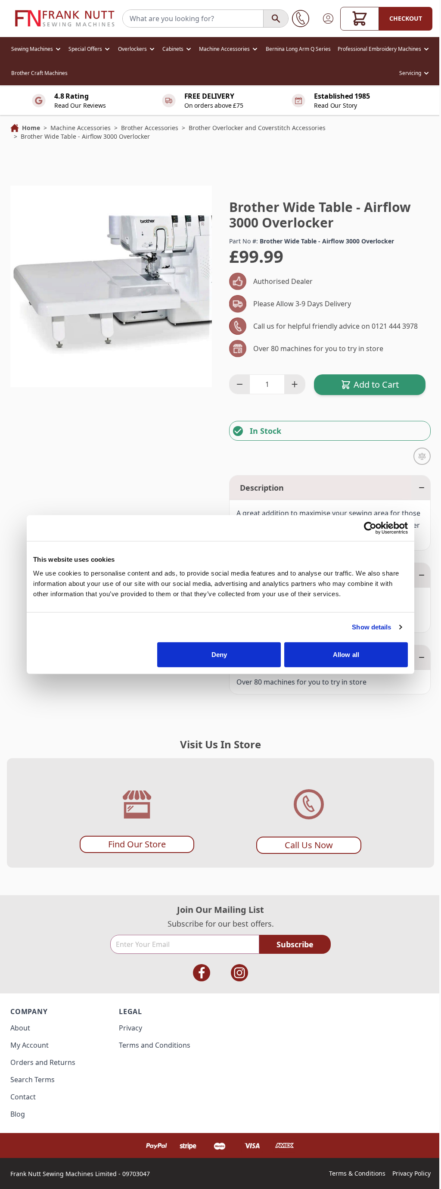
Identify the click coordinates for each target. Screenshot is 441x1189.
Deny (219, 654)
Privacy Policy (411, 1173)
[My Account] (328, 18)
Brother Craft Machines (39, 73)
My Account (29, 1045)
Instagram (239, 972)
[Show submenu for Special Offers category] (107, 49)
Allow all (346, 654)
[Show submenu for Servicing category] (426, 73)
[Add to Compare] (422, 456)
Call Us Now (309, 845)
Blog (17, 1114)
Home (31, 128)
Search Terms (32, 1079)
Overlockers (132, 49)
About (20, 1028)
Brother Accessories (149, 128)
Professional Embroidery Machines (379, 49)
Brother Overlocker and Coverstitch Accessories (257, 128)
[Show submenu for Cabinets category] (188, 49)
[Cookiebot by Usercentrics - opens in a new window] (370, 528)
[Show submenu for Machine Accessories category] (255, 49)
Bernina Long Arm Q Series (298, 49)
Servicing (410, 73)
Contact (23, 1097)
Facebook (201, 972)
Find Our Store (137, 844)
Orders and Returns (42, 1062)
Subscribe (295, 944)
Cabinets (172, 49)
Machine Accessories (224, 49)
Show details (371, 627)
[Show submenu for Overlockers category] (152, 49)
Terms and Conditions (154, 1045)
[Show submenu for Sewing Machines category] (58, 49)
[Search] (275, 18)
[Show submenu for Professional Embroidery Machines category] (426, 49)
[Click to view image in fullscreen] (111, 286)
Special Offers (85, 49)
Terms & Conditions (357, 1173)
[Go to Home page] (64, 18)
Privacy (130, 1028)
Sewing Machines (32, 49)
